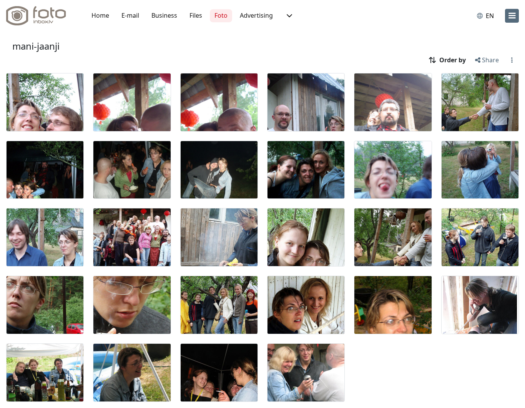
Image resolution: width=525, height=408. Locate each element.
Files (195, 15)
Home (100, 15)
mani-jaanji (36, 46)
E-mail (130, 15)
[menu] (512, 16)
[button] (289, 15)
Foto (221, 15)
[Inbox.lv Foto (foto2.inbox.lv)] (40, 15)
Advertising (256, 15)
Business (164, 15)
